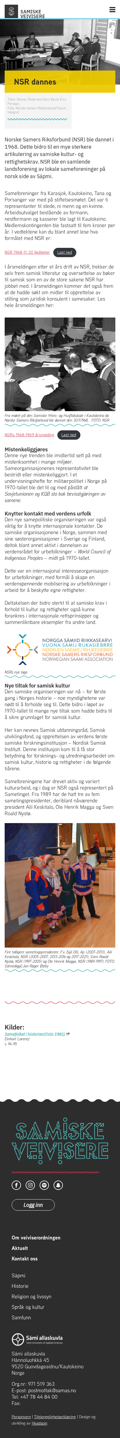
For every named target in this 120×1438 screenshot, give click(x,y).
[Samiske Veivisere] (11, 11)
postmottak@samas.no (52, 1390)
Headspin (39, 1423)
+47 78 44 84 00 (38, 1396)
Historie (20, 1286)
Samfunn (21, 1317)
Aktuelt (20, 1248)
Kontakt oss (25, 1258)
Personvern (21, 1417)
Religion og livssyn (31, 1296)
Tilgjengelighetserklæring (55, 1417)
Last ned (64, 252)
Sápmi (18, 1275)
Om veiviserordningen (36, 1237)
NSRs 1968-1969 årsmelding (29, 435)
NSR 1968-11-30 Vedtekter (27, 252)
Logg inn (33, 1204)
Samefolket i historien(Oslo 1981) (35, 1034)
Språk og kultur (28, 1307)
